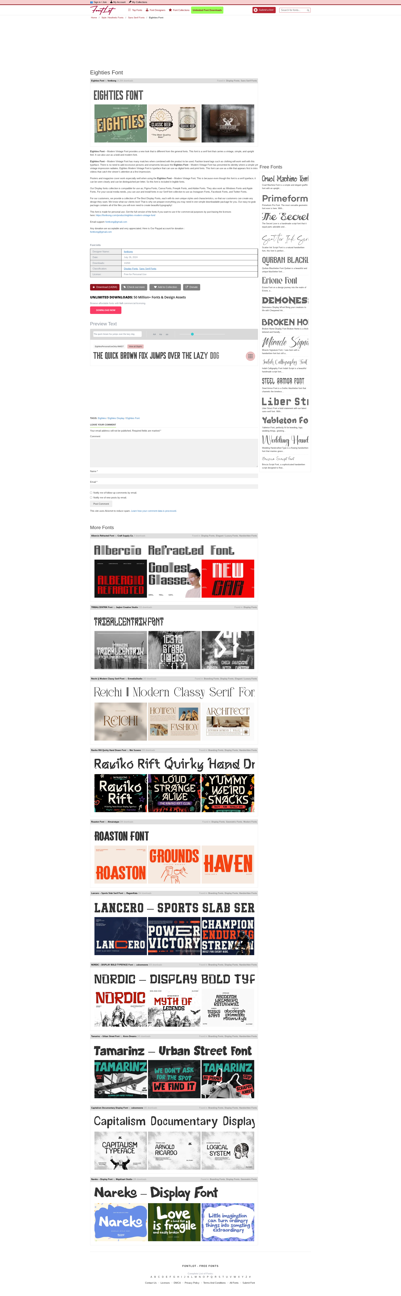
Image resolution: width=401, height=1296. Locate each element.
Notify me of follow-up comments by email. (115, 492)
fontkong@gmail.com (116, 221)
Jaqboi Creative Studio (127, 607)
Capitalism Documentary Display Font (109, 1108)
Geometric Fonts (234, 822)
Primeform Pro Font (285, 198)
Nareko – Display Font (101, 1179)
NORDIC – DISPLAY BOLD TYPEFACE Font (112, 965)
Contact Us (151, 1283)
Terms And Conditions (214, 1283)
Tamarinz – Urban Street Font (105, 1036)
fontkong (112, 81)
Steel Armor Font (283, 381)
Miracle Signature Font (285, 343)
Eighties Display (116, 418)
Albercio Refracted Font (102, 536)
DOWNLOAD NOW (105, 310)
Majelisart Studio (124, 1179)
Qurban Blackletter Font (285, 261)
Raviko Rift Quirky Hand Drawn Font (108, 750)
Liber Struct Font (285, 401)
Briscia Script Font (278, 459)
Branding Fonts (211, 679)
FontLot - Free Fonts (200, 1266)
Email (93, 482)
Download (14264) (106, 287)
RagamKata (131, 893)
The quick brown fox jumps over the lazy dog (156, 356)
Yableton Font (285, 421)
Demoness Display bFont (285, 300)
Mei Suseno (135, 750)
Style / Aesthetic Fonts (112, 17)
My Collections (139, 2)
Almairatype (113, 822)
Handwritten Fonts (248, 536)
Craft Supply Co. (125, 536)
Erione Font (279, 281)
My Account (119, 2)
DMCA (177, 1283)
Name (94, 471)
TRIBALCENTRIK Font (101, 607)
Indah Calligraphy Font (284, 362)
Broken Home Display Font (285, 321)
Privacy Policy (192, 1283)
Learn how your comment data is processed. (154, 511)
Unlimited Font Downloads (207, 10)
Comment (95, 436)
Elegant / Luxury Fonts (227, 536)
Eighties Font (97, 81)
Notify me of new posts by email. (110, 497)
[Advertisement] (200, 42)
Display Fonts (233, 81)
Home (94, 17)
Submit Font (248, 1283)
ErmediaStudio (135, 679)
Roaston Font (97, 822)
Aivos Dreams (129, 1036)
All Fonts (234, 1283)
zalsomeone (142, 965)
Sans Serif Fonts (136, 17)
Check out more (136, 287)
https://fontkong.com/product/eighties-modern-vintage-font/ (125, 215)
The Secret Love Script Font (285, 217)
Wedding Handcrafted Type (285, 440)
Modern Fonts (250, 822)
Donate (193, 287)
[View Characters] (250, 356)
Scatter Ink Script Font (285, 238)
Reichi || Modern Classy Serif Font (107, 679)
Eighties (102, 418)
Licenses (165, 1283)
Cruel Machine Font (285, 179)
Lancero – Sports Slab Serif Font (107, 893)
